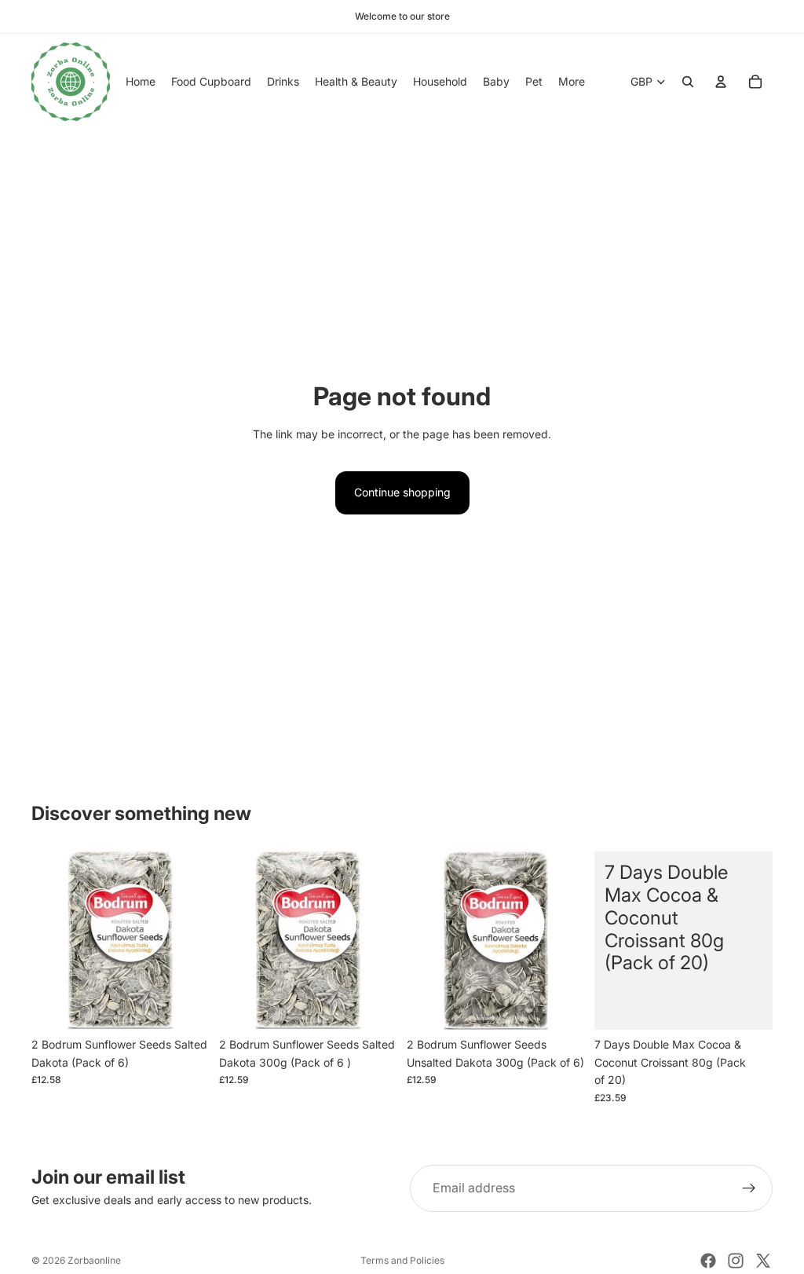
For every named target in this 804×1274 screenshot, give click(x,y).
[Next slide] (192, 941)
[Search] (688, 81)
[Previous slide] (48, 941)
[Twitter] (763, 1260)
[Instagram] (735, 1260)
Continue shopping (402, 492)
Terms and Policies (402, 1260)
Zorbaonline (94, 1260)
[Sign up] (749, 1188)
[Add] (185, 1006)
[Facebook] (708, 1260)
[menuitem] (571, 81)
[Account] (721, 81)
